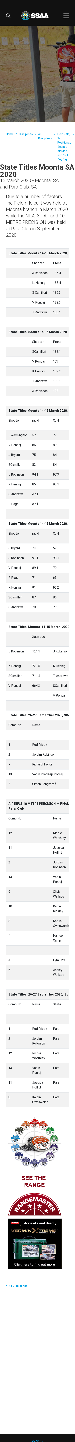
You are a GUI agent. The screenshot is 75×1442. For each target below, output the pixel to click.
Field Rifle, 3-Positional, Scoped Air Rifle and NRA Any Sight (64, 146)
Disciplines (26, 134)
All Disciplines (45, 136)
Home (10, 134)
